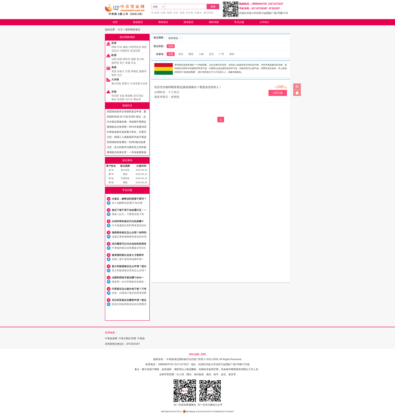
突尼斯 (121, 99)
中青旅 (141, 338)
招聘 (203, 354)
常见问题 (239, 22)
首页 (115, 22)
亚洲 (113, 43)
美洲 (113, 67)
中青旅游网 (111, 338)
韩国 (169, 12)
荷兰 (122, 63)
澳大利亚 (208, 12)
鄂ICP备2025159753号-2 (171, 412)
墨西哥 (143, 71)
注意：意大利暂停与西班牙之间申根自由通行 (126, 148)
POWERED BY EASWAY (223, 412)
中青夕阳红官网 (127, 338)
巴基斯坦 (124, 50)
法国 (163, 12)
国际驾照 (214, 22)
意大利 (189, 12)
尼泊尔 (115, 50)
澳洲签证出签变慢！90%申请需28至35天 (127, 127)
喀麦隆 (129, 95)
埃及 (122, 95)
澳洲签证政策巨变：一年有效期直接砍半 (126, 153)
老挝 (144, 47)
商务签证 (163, 22)
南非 (113, 99)
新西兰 (125, 83)
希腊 (127, 63)
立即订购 (278, 93)
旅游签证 (138, 22)
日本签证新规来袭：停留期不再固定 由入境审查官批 (126, 122)
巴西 (127, 71)
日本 (175, 12)
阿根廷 (134, 71)
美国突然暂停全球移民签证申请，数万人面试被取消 (126, 112)
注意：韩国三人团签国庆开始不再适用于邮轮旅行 (126, 138)
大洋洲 (115, 79)
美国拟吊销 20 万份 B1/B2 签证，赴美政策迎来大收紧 (126, 117)
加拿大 (198, 12)
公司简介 (264, 22)
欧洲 (113, 55)
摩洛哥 (137, 99)
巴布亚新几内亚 (139, 83)
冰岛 (133, 63)
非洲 (113, 91)
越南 (125, 47)
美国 (156, 12)
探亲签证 (188, 22)
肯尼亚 (115, 95)
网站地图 (194, 354)
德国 (133, 59)
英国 (182, 12)
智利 (113, 75)
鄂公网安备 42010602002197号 (199, 412)
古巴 (119, 75)
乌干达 (129, 99)
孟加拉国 (135, 50)
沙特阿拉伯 (135, 47)
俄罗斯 (115, 63)
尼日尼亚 (138, 95)
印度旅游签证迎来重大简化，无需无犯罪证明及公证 (126, 132)
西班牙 (126, 59)
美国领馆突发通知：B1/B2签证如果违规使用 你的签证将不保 (126, 143)
